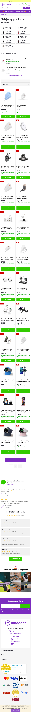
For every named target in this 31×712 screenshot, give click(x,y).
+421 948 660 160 (16, 633)
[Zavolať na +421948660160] (20, 4)
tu (27, 708)
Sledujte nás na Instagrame (16, 570)
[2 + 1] (8, 96)
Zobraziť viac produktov (15, 75)
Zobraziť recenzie (10, 484)
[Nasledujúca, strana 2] (15, 466)
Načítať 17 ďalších (14, 460)
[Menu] (29, 4)
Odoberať (25, 606)
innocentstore (16, 638)
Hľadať (27, 8)
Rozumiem (16, 710)
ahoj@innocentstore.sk (16, 631)
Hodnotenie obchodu (15, 512)
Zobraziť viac (15, 558)
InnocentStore (16, 636)
